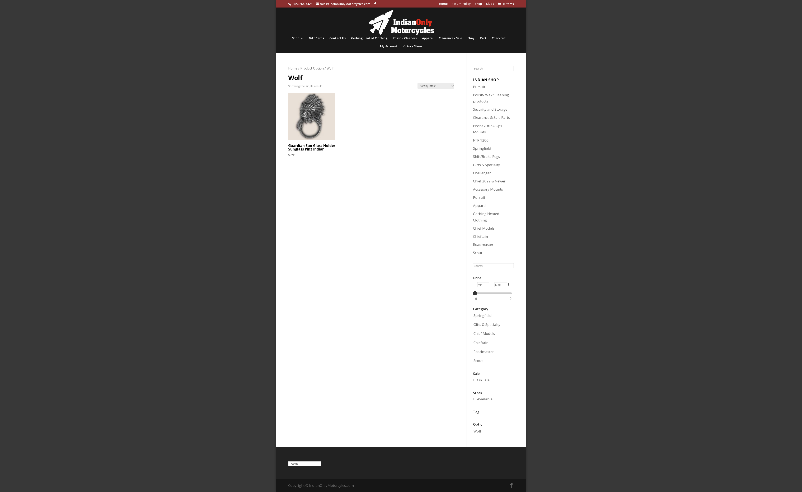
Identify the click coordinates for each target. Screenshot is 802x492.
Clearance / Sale (450, 38)
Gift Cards (316, 38)
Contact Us (337, 38)
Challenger (482, 173)
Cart (483, 38)
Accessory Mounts (488, 189)
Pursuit (479, 86)
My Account (388, 46)
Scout (477, 252)
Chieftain (480, 236)
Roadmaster (483, 244)
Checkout (499, 38)
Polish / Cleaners (405, 38)
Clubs (490, 4)
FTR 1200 (481, 140)
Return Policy (461, 4)
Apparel (427, 38)
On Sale (483, 380)
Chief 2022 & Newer (489, 181)
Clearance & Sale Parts (491, 117)
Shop (478, 4)
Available (484, 399)
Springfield (482, 148)
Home (443, 4)
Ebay (471, 38)
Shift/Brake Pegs (486, 156)
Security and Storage (490, 109)
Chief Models (484, 228)
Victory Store (412, 46)
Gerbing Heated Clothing (369, 38)
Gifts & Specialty (486, 164)
